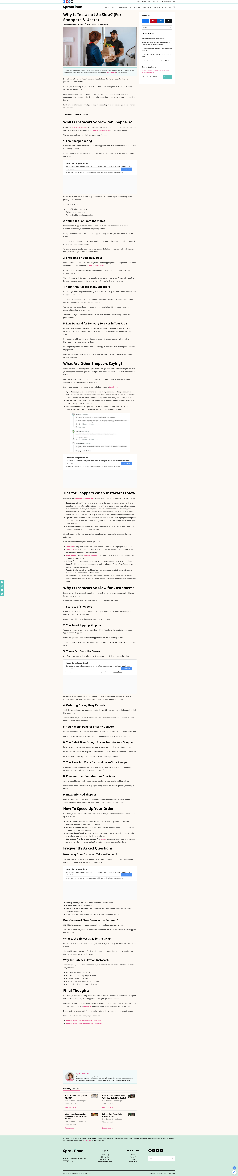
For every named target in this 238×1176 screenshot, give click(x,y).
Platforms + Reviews (105, 1162)
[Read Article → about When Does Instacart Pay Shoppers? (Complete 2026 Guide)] (94, 1114)
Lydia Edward (91, 24)
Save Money (105, 1155)
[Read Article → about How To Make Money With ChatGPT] (94, 1096)
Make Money (104, 1159)
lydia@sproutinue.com (169, 1)
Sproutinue (74, 1173)
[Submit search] (170, 27)
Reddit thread (114, 387)
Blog (133, 1159)
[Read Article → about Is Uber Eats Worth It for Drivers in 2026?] (131, 1114)
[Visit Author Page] (69, 1077)
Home (133, 1155)
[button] (174, 7)
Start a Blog (152, 1173)
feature (103, 839)
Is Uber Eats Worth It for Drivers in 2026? (112, 1115)
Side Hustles (104, 24)
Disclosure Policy (161, 1173)
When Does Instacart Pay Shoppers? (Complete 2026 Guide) (76, 1116)
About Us (133, 1157)
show (85, 115)
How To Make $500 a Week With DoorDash (83, 1020)
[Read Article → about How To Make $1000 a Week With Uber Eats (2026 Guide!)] (131, 1096)
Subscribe (167, 77)
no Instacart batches (101, 130)
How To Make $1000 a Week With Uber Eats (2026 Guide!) (114, 1096)
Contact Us (133, 1162)
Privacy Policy (171, 1173)
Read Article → (70, 1107)
